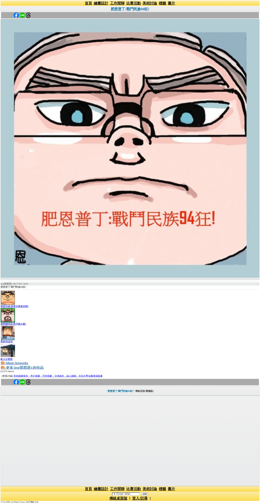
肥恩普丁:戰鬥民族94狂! (130, 9)
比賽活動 (133, 3)
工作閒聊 (117, 3)
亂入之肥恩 (7, 359)
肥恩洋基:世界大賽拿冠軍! (14, 306)
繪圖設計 (101, 3)
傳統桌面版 (118, 498)
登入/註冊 (140, 498)
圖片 (171, 3)
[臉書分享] (16, 15)
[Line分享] (22, 15)
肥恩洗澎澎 (7, 341)
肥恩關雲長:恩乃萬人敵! (13, 324)
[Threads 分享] (28, 15)
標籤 (162, 3)
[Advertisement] (130, 441)
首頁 (88, 3)
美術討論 (150, 3)
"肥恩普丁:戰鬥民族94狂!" (120, 391)
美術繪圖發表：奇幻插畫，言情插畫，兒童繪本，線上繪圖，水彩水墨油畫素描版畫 (58, 376)
